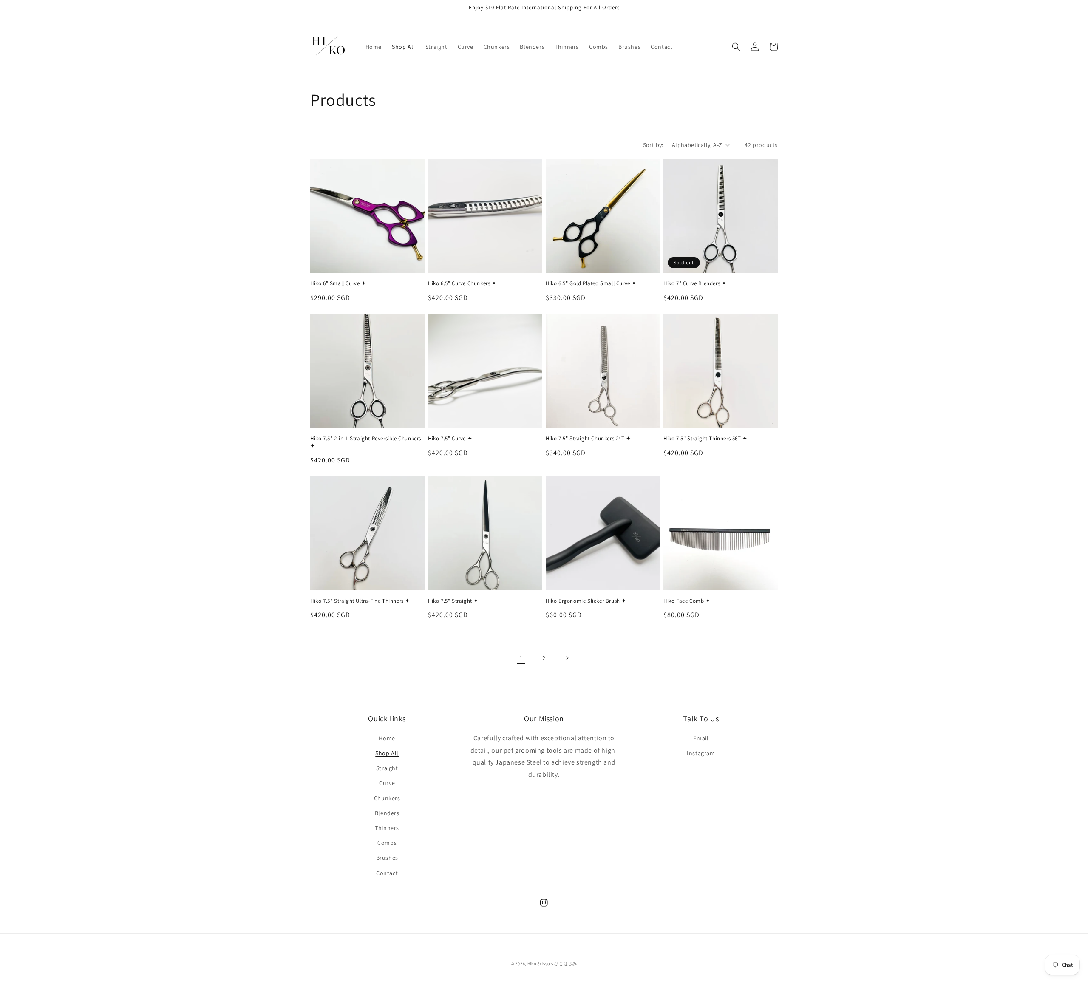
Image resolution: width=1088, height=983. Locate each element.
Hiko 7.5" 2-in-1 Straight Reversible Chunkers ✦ (365, 442)
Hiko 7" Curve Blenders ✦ (694, 283)
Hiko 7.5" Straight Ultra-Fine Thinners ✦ (360, 601)
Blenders (387, 813)
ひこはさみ (565, 963)
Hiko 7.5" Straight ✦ (453, 601)
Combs (387, 843)
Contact (387, 873)
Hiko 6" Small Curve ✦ (338, 283)
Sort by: (653, 145)
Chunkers (387, 798)
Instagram (701, 753)
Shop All (387, 753)
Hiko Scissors (540, 963)
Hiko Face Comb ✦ (687, 601)
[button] (736, 46)
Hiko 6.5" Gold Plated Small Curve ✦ (591, 283)
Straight (387, 768)
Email (700, 738)
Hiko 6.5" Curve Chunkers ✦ (462, 283)
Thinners (387, 828)
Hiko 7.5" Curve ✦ (450, 438)
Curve (387, 783)
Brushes (387, 857)
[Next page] (567, 658)
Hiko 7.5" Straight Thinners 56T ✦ (705, 438)
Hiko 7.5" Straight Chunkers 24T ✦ (588, 438)
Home (387, 738)
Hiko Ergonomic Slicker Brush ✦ (586, 601)
